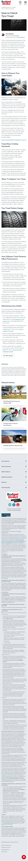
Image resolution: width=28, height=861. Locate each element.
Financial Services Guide (6, 560)
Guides (13, 7)
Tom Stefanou (10, 34)
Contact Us (9, 528)
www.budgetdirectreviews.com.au (10, 850)
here (17, 592)
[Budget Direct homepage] (6, 3)
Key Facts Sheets (16, 560)
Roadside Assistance (6, 7)
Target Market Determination (16, 559)
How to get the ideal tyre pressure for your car (13, 140)
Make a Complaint (16, 528)
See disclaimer (21, 37)
